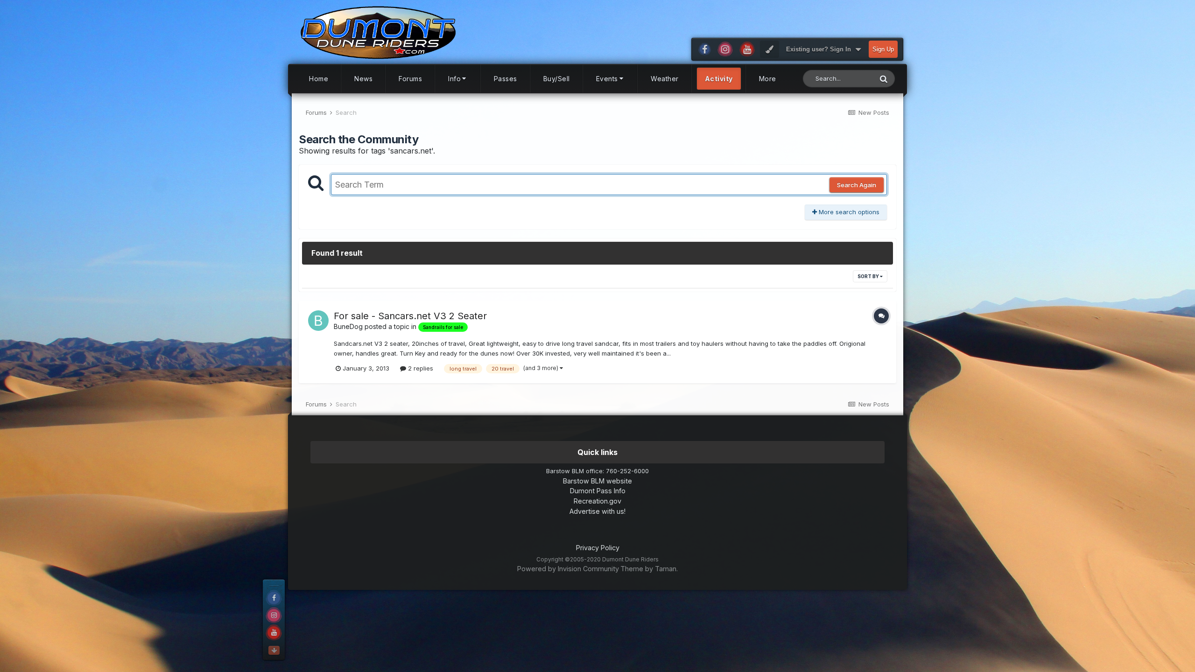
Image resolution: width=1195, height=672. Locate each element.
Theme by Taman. (649, 569)
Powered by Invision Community (568, 569)
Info (454, 79)
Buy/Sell (556, 79)
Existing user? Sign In (820, 49)
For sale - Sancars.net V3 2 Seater (410, 316)
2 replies (419, 368)
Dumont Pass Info (598, 491)
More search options (848, 212)
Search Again (856, 185)
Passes (505, 79)
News (363, 79)
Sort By (869, 276)
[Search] (883, 78)
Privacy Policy (597, 548)
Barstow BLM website (597, 481)
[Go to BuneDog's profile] (318, 320)
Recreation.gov (597, 501)
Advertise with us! (597, 511)
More (767, 79)
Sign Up (883, 49)
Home (318, 79)
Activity (719, 79)
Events (607, 79)
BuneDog (348, 326)
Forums (410, 79)
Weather (665, 79)
